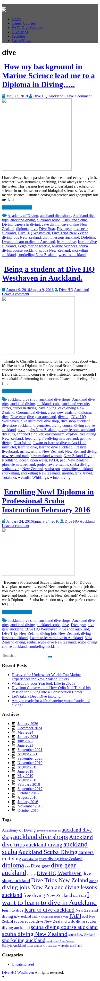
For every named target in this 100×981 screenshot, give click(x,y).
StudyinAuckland (14, 945)
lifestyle (80, 447)
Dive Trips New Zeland (70, 233)
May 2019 (25, 776)
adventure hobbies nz (49, 830)
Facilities (18, 36)
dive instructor (31, 421)
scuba (63, 464)
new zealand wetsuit (46, 456)
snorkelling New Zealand (37, 255)
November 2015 (29, 806)
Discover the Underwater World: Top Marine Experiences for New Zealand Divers (46, 677)
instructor (9, 447)
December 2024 (29, 728)
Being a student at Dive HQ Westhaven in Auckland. (48, 273)
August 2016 (27, 797)
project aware (47, 464)
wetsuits (24, 477)
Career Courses (23, 23)
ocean (23, 460)
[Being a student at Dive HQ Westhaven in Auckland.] (38, 353)
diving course (62, 425)
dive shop (51, 421)
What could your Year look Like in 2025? (43, 683)
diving (93, 881)
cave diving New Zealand (61, 859)
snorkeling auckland (77, 469)
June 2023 (25, 745)
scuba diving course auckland (64, 927)
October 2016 (28, 793)
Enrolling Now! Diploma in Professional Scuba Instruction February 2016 (48, 500)
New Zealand (52, 451)
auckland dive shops (55, 216)
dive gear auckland (41, 417)
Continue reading (15, 207)
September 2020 (29, 758)
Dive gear (64, 229)
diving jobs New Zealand (21, 237)
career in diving (25, 408)
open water (38, 460)
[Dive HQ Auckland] (4, 11)
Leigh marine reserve (34, 246)
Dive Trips (20, 32)
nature (35, 451)
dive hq (63, 417)
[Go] (50, 656)
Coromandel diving (31, 412)
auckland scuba (48, 220)
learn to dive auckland (56, 447)
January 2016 (27, 802)
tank (78, 473)
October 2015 (28, 810)
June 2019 (25, 771)
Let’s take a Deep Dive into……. (37, 696)
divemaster (41, 425)
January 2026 (27, 724)
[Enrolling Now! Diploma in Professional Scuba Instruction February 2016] (38, 574)
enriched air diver (30, 434)
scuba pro (52, 469)
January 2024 (27, 737)
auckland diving (22, 220)
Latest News (21, 41)
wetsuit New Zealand (45, 946)
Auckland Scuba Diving (47, 851)
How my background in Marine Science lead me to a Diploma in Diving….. (48, 75)
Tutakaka (9, 477)
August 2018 (27, 780)
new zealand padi (15, 456)
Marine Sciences (64, 246)
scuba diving (80, 464)
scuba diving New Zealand (22, 469)
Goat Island (22, 443)
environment (54, 434)
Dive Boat (47, 229)
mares (24, 451)
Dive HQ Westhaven (18, 972)
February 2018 (28, 784)
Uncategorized (23, 964)
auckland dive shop (22, 399)
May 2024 (25, 732)
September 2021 (29, 750)
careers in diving (27, 224)
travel (87, 473)
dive (34, 229)
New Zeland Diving (79, 456)
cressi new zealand (62, 412)
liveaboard (10, 451)
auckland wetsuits (76, 404)
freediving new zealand (60, 438)
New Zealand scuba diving (53, 916)
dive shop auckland (76, 421)
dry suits (8, 434)
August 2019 (27, 767)
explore (72, 434)
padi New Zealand (74, 460)
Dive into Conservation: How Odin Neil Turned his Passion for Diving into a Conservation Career (51, 690)
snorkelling (10, 473)
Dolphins (88, 237)
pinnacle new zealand (18, 464)
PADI (53, 460)
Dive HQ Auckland (48, 96)
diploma (22, 229)
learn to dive (66, 242)
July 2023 (25, 741)
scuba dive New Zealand (57, 642)
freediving (32, 438)
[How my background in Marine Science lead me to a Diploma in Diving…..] (37, 169)
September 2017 (29, 789)
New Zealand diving (81, 451)
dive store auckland (17, 425)
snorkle (67, 473)
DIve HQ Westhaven (34, 233)
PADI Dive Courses (27, 28)
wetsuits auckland (72, 255)
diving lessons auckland (61, 237)
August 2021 (27, 754)
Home (16, 19)
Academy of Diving (23, 216)
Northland (9, 460)
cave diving (50, 224)
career (6, 408)
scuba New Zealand (54, 250)
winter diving (60, 477)
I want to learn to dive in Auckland (28, 242)
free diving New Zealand (47, 895)
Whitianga (40, 477)
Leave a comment (78, 96)
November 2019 (29, 763)
